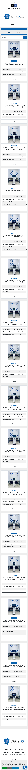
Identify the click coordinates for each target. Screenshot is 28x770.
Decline (9, 767)
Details (14, 79)
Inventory (8, 749)
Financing (20, 749)
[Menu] (12, 25)
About (23, 752)
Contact (12, 755)
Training (5, 755)
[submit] (25, 37)
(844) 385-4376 (16, 8)
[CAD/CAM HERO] (14, 741)
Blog (14, 749)
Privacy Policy (20, 755)
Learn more (15, 767)
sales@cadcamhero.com (15, 10)
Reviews (17, 752)
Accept (4, 767)
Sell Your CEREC (8, 752)
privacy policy (17, 765)
